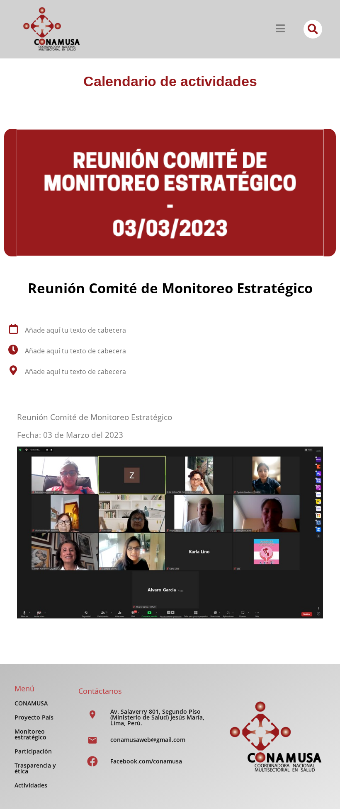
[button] (313, 29)
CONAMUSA (31, 703)
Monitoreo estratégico (30, 734)
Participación (33, 751)
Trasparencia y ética (35, 768)
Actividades (31, 785)
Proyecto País (34, 717)
